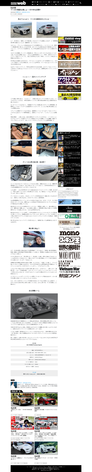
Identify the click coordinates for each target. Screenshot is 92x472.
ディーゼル (13, 14)
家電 (56, 2)
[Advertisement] (69, 20)
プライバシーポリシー (43, 466)
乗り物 (34, 2)
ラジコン (60, 197)
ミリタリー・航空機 (61, 4)
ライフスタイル (41, 4)
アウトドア (60, 191)
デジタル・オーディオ (43, 2)
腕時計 (76, 195)
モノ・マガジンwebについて (32, 466)
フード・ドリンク (50, 4)
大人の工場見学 (71, 195)
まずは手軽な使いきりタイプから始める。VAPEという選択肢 (70, 175)
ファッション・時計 (63, 2)
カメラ (51, 2)
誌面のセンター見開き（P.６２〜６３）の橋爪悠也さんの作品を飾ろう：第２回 (72, 183)
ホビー (34, 4)
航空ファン (69, 4)
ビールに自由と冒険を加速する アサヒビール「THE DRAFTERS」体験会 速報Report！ (72, 136)
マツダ (17, 14)
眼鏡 (76, 193)
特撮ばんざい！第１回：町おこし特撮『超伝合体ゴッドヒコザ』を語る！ (72, 148)
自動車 (20, 14)
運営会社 (49, 466)
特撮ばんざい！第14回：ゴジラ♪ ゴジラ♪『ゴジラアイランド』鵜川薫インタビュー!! (72, 170)
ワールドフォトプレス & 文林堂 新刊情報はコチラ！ (70, 228)
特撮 (68, 191)
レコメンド (72, 193)
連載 (15, 7)
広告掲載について (62, 466)
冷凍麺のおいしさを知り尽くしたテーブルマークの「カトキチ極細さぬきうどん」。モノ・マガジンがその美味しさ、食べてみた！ (72, 165)
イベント (13, 463)
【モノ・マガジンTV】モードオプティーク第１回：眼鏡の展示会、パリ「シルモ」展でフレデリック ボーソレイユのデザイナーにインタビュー (72, 142)
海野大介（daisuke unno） (23, 12)
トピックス (76, 4)
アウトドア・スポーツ (74, 2)
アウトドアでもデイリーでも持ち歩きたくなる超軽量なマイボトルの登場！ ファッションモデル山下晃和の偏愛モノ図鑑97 (72, 154)
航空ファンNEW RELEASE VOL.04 (72, 158)
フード (64, 197)
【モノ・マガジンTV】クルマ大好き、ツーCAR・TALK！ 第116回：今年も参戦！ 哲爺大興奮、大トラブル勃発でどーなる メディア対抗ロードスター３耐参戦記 (46, 434)
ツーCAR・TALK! (14, 438)
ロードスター (13, 440)
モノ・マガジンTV (25, 438)
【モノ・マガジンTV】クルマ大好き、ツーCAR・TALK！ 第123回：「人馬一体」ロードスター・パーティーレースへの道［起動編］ (22, 434)
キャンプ (65, 195)
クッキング (75, 191)
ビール (59, 193)
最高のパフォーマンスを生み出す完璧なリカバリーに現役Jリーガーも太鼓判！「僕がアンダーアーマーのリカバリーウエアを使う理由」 (69, 179)
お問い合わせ (55, 466)
